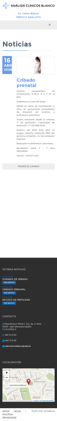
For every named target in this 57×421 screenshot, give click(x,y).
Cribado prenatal (13, 289)
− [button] (7, 377)
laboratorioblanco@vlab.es (18, 346)
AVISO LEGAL (11, 411)
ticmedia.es (49, 411)
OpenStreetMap (48, 400)
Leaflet (35, 400)
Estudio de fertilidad (16, 300)
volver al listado (28, 166)
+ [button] (7, 373)
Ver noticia (9, 282)
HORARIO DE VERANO (15, 279)
